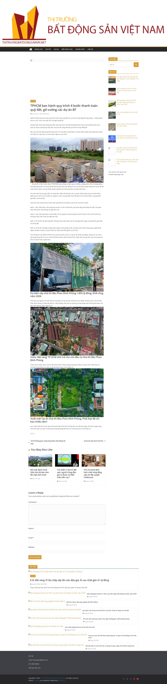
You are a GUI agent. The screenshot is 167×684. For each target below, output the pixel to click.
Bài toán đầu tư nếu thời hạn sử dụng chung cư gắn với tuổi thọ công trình (110, 646)
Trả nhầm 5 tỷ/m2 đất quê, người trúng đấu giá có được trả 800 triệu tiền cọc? (67, 473)
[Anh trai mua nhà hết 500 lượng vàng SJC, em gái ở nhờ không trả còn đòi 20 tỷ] (57, 638)
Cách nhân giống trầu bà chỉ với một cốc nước (80, 627)
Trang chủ (38, 49)
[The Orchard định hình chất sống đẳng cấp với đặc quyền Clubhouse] (94, 455)
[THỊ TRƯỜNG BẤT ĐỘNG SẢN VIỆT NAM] (30, 49)
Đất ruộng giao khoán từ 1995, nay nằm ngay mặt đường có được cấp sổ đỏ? (112, 594)
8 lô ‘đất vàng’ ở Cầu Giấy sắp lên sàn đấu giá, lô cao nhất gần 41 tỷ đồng (69, 580)
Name (31, 528)
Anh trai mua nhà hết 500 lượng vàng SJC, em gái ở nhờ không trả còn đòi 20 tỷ (112, 636)
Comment (32, 502)
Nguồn (32, 433)
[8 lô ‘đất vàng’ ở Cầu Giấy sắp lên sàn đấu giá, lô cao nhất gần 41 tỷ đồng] (83, 571)
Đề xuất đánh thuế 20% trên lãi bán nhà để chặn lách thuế (39, 472)
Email (31, 538)
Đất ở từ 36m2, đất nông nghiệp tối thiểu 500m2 (82, 602)
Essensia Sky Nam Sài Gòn (93, 441)
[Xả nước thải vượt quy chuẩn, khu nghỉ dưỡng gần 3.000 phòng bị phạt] (54, 620)
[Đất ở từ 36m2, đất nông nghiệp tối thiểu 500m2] (46, 603)
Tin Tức (48, 49)
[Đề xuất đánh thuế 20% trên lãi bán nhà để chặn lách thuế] (40, 455)
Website (31, 547)
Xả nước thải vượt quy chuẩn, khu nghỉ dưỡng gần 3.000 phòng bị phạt (106, 619)
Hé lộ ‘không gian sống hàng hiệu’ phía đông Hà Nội (48, 442)
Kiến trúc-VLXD (67, 49)
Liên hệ (90, 49)
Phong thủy (80, 49)
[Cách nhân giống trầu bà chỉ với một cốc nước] (45, 628)
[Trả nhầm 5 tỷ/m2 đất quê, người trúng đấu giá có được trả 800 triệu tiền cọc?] (67, 455)
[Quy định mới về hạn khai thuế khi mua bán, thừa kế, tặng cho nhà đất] (54, 612)
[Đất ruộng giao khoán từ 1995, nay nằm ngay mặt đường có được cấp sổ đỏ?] (57, 595)
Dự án (56, 49)
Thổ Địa (47, 114)
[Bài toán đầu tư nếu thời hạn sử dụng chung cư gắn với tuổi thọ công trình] (56, 647)
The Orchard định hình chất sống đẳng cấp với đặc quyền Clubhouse (93, 473)
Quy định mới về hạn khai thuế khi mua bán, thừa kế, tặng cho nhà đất (105, 610)
